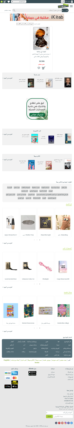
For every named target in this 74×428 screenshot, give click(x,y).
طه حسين (28, 198)
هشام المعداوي (22, 81)
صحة (57, 345)
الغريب (44, 198)
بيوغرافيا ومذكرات (32, 341)
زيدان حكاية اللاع (58, 78)
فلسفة (46, 352)
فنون (46, 341)
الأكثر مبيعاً (31, 360)
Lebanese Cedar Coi (28, 279)
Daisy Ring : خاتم (63, 235)
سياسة (57, 352)
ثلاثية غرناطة (36, 198)
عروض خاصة (47, 360)
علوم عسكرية (67, 355)
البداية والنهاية (45, 187)
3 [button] (34, 240)
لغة (58, 341)
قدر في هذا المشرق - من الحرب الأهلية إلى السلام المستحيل (52, 194)
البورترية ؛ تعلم (22, 79)
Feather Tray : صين (28, 235)
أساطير (12, 345)
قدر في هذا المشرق (58, 160)
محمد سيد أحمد (25, 137)
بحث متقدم (63, 360)
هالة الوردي (40, 164)
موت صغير (17, 187)
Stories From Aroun (28, 323)
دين (24, 348)
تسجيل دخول (68, 2)
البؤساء (51, 191)
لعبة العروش (31, 194)
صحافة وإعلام (67, 348)
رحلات (23, 352)
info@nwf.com (68, 401)
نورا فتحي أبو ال (40, 82)
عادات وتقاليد (10, 352)
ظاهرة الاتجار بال (25, 135)
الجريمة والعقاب (26, 187)
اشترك (49, 416)
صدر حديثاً (39, 360)
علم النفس (56, 355)
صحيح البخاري (34, 191)
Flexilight (46, 279)
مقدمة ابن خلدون (21, 194)
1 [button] (39, 240)
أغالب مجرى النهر (10, 194)
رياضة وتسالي (67, 352)
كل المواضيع (67, 341)
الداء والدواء (24, 191)
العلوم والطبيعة (10, 348)
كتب (69, 360)
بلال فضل (22, 163)
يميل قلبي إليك (40, 80)
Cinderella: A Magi (63, 323)
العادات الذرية (43, 191)
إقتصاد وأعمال (21, 341)
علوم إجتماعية (33, 352)
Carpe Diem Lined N (63, 279)
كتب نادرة (23, 360)
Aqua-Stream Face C (11, 235)
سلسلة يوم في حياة (10, 323)
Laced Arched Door (11, 279)
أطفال (12, 341)
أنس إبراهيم (59, 136)
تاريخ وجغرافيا (44, 345)
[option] (63, 222)
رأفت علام (43, 138)
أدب (24, 345)
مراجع (35, 348)
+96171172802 (68, 399)
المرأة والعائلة (44, 348)
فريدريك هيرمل (58, 80)
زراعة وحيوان (33, 345)
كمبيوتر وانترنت (55, 348)
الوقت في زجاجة (41, 52)
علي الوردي (21, 198)
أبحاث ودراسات (15, 360)
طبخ (69, 345)
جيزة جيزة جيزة (22, 161)
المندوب (43, 136)
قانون (46, 355)
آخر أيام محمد (40, 162)
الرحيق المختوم (52, 198)
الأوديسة (9, 187)
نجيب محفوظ (36, 187)
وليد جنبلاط (57, 162)
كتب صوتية (55, 360)
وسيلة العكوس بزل (45, 323)
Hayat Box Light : (46, 235)
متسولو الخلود (60, 135)
